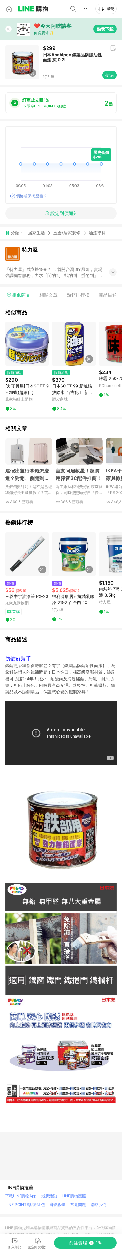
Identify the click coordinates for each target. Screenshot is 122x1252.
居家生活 (36, 232)
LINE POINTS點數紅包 (25, 1204)
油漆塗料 (97, 232)
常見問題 (78, 1204)
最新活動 (49, 1196)
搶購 (109, 75)
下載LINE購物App (20, 1196)
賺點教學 (57, 1204)
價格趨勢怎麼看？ (31, 195)
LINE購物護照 (74, 1196)
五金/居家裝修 (66, 232)
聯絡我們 (98, 1204)
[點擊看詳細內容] (27, 344)
